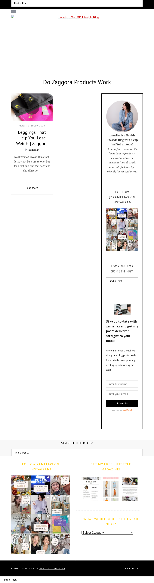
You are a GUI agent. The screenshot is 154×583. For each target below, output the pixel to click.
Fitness (23, 125)
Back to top (132, 568)
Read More (32, 188)
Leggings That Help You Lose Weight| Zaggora (32, 137)
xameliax (34, 149)
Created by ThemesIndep (52, 568)
